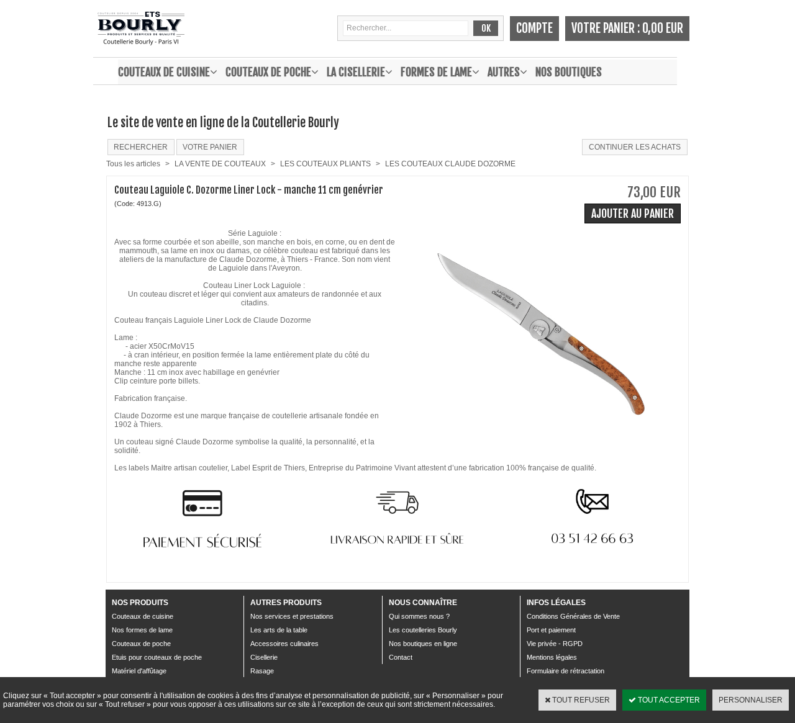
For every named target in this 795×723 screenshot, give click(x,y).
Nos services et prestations (292, 616)
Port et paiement (551, 630)
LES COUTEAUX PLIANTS (325, 163)
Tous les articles (133, 163)
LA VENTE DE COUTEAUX (220, 163)
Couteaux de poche (268, 72)
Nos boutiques (568, 72)
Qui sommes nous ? (419, 616)
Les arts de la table (278, 630)
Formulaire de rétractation (565, 671)
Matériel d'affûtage (139, 671)
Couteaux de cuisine (164, 72)
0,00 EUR (662, 28)
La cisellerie (356, 72)
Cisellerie (264, 657)
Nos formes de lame (142, 630)
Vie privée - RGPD (555, 643)
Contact (400, 657)
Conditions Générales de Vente (573, 616)
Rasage (262, 671)
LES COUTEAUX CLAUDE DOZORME (450, 163)
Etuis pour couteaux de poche (157, 657)
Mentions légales (552, 657)
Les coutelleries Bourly (423, 630)
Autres (504, 72)
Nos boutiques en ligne (423, 643)
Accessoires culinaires (284, 643)
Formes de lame (436, 72)
